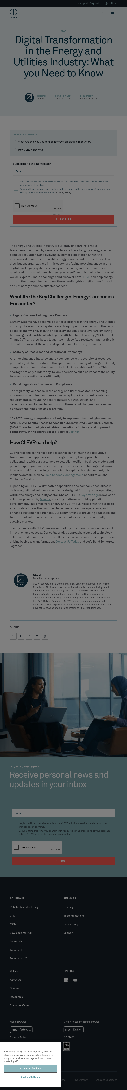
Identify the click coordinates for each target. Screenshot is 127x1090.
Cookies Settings (30, 1077)
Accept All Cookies (30, 1068)
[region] (30, 1064)
